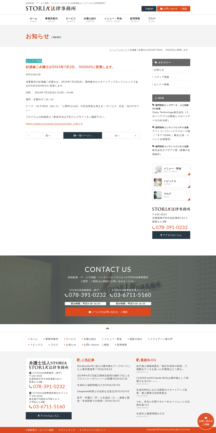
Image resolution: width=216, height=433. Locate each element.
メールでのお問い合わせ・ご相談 (109, 311)
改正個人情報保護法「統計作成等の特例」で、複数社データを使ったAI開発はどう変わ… (163, 368)
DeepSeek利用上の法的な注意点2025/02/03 (103, 391)
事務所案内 (52, 338)
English (149, 8)
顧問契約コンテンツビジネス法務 (172, 127)
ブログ (54, 344)
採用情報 (122, 344)
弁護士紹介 (90, 338)
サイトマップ (68, 430)
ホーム (112, 50)
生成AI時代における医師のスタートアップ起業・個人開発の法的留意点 (161, 392)
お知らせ (122, 50)
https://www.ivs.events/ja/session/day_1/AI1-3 (54, 123)
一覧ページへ (84, 135)
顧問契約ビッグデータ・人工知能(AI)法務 (170, 107)
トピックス (36, 344)
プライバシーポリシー (94, 430)
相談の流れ (136, 338)
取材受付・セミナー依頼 (41, 430)
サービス (71, 338)
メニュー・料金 (113, 338)
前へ (48, 135)
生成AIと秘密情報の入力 (150, 414)
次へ (117, 135)
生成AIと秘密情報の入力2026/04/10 (98, 384)
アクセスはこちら (172, 235)
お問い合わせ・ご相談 (175, 8)
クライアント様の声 (161, 338)
